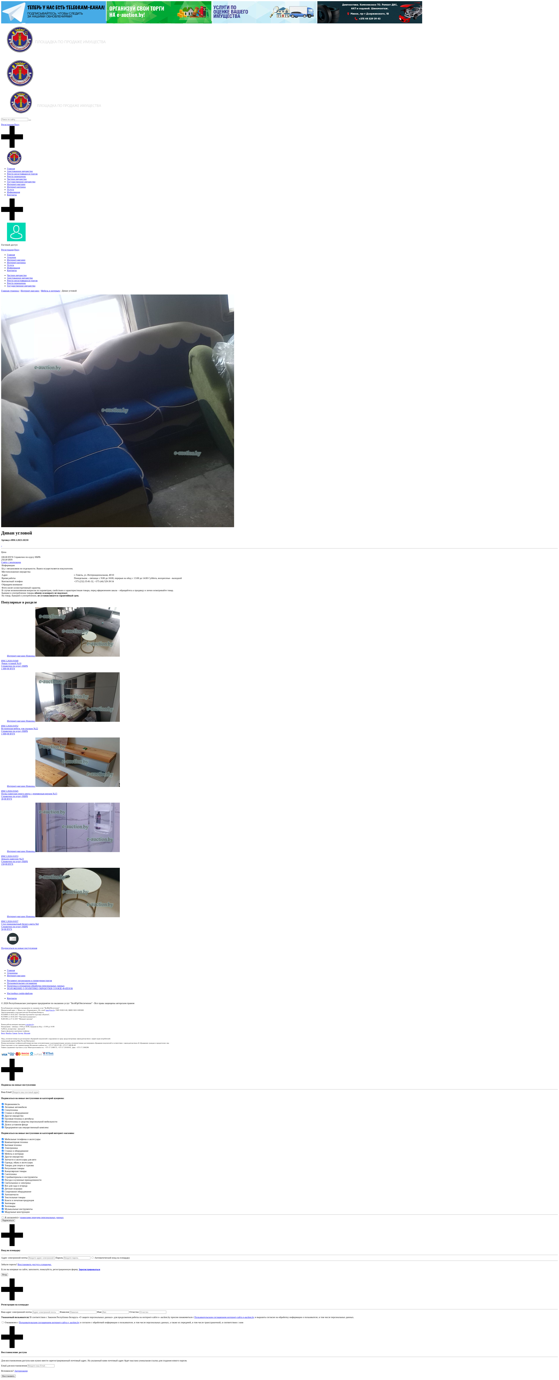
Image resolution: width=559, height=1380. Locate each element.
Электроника (11, 1148)
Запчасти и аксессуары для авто (20, 1159)
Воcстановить (8, 1376)
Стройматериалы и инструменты (21, 1177)
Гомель (14, 1033)
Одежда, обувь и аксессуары (19, 1162)
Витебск (9, 1033)
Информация (13, 192)
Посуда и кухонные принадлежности (23, 1180)
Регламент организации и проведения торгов (29, 980)
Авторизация (21, 1371)
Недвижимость (12, 1104)
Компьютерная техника (16, 1142)
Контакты (12, 195)
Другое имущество (14, 1116)
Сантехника (11, 1174)
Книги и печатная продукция (19, 1200)
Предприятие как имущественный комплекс (27, 1127)
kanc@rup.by (50, 1010)
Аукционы (12, 973)
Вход (16, 124)
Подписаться (8, 1220)
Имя (99, 1312)
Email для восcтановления (14, 1365)
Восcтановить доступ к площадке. (35, 1264)
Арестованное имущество (20, 171)
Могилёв (27, 1033)
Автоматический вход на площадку (112, 1258)
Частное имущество (17, 179)
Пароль (59, 1258)
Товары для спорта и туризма (19, 1165)
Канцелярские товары (15, 1171)
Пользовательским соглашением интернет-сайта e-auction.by (224, 1317)
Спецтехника (11, 1110)
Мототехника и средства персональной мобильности (31, 1121)
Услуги (10, 189)
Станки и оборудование (16, 1113)
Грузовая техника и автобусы (19, 1118)
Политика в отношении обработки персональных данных (35, 986)
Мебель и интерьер (14, 1154)
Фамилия (64, 1312)
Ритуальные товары (14, 1168)
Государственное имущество (21, 181)
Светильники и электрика (18, 1183)
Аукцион (11, 257)
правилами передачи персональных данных (42, 1217)
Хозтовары (10, 1206)
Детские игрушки (13, 1188)
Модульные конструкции (17, 1212)
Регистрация (7, 124)
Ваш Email (6, 1092)
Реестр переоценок (16, 176)
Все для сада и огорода (16, 1186)
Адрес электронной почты (14, 1258)
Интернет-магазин (16, 184)
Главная (11, 168)
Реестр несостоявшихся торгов (22, 174)
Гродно (20, 1033)
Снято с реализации (11, 562)
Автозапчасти (11, 1194)
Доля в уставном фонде (16, 1124)
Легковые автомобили (16, 1107)
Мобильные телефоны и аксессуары (22, 1139)
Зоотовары (10, 1203)
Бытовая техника (13, 1145)
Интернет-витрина (16, 187)
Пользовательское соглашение (22, 983)
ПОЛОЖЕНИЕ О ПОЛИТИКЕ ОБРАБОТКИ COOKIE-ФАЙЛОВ (40, 988)
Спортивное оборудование (18, 1191)
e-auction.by (29, 1024)
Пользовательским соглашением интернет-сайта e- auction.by (49, 1322)
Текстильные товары (15, 1197)
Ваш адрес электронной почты (16, 1312)
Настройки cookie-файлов (20, 993)
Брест (3, 1033)
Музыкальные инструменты (19, 1209)
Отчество (134, 1312)
